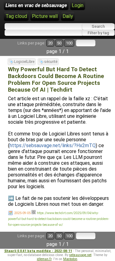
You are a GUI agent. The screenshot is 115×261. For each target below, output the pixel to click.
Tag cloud (16, 16)
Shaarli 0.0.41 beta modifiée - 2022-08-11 (38, 251)
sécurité (50, 62)
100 (69, 43)
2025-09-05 (22, 213)
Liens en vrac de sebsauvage (36, 5)
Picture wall (45, 16)
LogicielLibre (24, 62)
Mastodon (70, 259)
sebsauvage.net (80, 255)
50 (59, 43)
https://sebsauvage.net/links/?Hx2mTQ (53, 145)
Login (77, 5)
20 (50, 43)
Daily (68, 16)
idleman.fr (44, 259)
